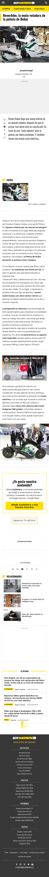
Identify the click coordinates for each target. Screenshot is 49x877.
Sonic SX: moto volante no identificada (32, 615)
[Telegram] (4, 126)
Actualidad (25, 563)
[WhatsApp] (4, 119)
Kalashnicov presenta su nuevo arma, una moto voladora (32, 585)
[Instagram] (20, 864)
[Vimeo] (28, 864)
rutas (6, 720)
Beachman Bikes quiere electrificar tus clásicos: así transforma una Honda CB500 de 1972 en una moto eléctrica (23, 698)
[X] (4, 133)
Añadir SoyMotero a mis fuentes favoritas (24, 506)
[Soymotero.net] (24, 738)
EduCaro (13, 720)
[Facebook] (4, 130)
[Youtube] (32, 864)
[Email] (4, 123)
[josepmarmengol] (18, 70)
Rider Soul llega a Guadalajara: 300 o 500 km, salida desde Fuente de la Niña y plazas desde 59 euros (23, 713)
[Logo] (24, 3)
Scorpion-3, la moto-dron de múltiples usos (33, 600)
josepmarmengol (26, 70)
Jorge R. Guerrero (20, 689)
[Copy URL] (4, 137)
